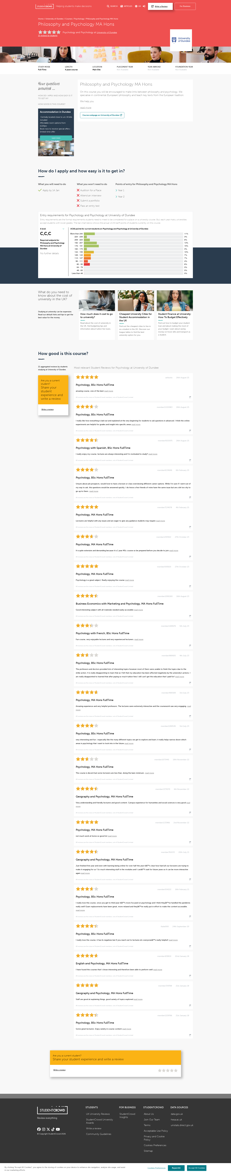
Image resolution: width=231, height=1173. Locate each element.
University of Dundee (54, 19)
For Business (185, 6)
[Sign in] (144, 6)
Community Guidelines (98, 1134)
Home (41, 19)
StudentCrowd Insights (127, 1116)
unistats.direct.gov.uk (182, 1125)
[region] (115, 1168)
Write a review (47, 409)
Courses (69, 19)
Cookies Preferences (155, 1145)
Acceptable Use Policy (156, 1131)
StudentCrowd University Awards (99, 1121)
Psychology (79, 19)
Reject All (176, 1168)
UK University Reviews (98, 1114)
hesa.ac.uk (176, 1119)
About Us (149, 1114)
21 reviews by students (47, 36)
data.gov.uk (177, 1114)
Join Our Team (152, 1119)
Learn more (56, 138)
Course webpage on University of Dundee (101, 115)
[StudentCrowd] (44, 6)
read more (85, 107)
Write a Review (161, 6)
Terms (147, 1125)
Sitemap (148, 1151)
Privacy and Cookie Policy (154, 1138)
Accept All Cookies (196, 1168)
